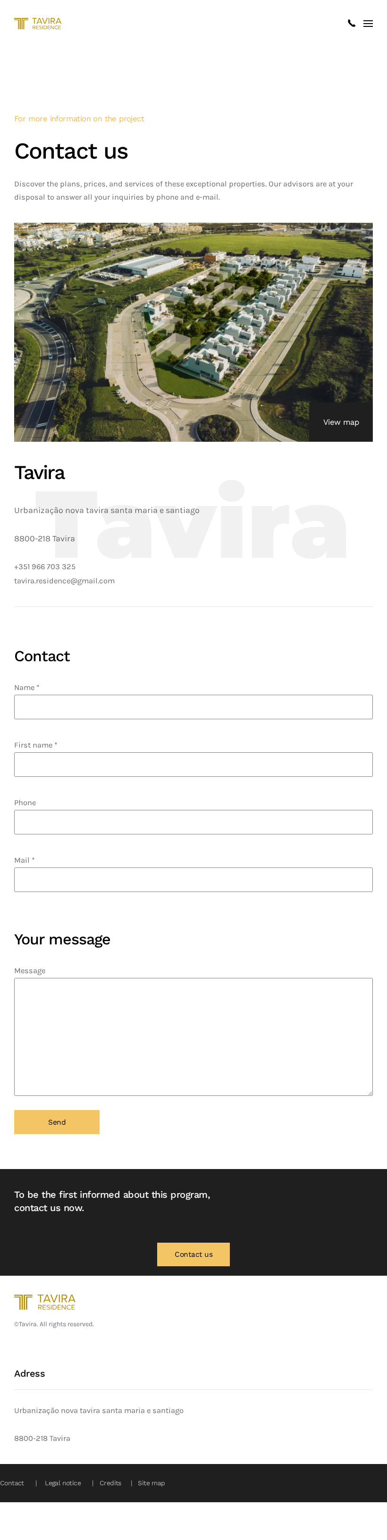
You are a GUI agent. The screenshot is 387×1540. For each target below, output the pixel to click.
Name (27, 687)
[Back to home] (37, 23)
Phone (25, 802)
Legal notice (62, 1483)
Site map (150, 1483)
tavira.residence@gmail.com (64, 580)
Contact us (193, 1254)
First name (36, 745)
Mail (24, 860)
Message (29, 970)
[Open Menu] (368, 23)
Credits (109, 1483)
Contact (12, 1483)
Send (57, 1122)
